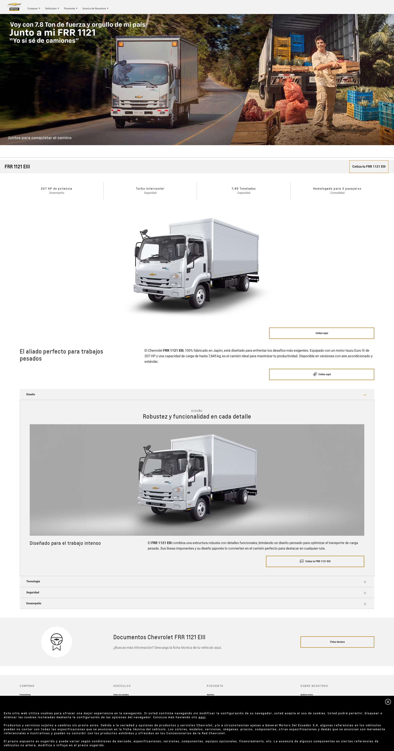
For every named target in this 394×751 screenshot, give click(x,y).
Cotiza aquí (322, 333)
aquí (202, 717)
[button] (197, 394)
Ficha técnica (337, 641)
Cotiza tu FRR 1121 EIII (318, 561)
